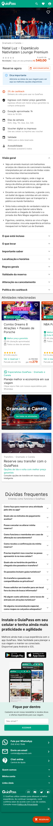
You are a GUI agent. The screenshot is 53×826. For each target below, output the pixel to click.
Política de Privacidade (27, 804)
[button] (26, 158)
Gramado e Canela (11, 43)
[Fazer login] (49, 4)
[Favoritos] (43, 4)
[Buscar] (36, 4)
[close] (48, 809)
